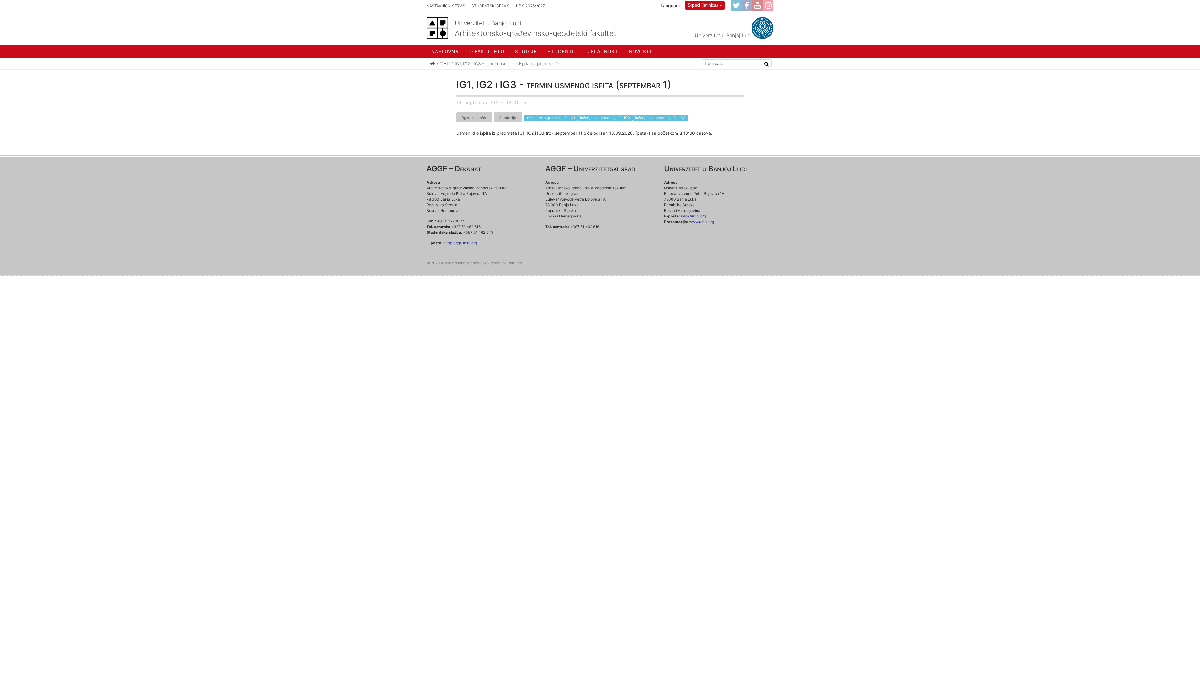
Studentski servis (491, 5)
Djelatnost (601, 51)
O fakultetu (486, 51)
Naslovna (445, 51)
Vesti (445, 63)
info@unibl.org (693, 216)
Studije (526, 51)
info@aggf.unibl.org (460, 243)
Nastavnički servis (446, 5)
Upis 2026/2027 (530, 5)
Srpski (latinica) (703, 5)
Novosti (640, 51)
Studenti (561, 51)
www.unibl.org (701, 221)
